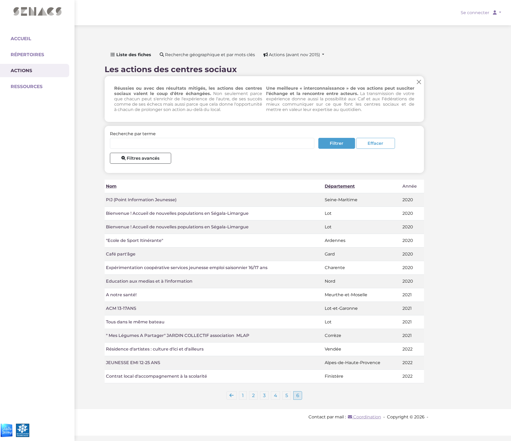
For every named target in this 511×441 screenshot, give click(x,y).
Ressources (27, 86)
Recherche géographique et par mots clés (209, 54)
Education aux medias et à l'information (149, 281)
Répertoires (27, 54)
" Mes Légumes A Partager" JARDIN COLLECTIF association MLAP (177, 335)
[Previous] (231, 395)
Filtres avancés (142, 158)
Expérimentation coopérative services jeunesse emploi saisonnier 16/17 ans (186, 267)
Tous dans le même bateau (135, 321)
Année (409, 186)
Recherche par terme (133, 133)
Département (340, 186)
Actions (21, 70)
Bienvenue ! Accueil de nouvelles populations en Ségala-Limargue (177, 213)
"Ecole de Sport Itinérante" (134, 240)
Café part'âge (120, 254)
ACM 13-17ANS (121, 308)
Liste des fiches (133, 54)
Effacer (375, 143)
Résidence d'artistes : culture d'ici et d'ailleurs (155, 349)
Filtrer (336, 143)
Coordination (366, 416)
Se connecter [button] (475, 12)
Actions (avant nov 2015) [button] (294, 54)
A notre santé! (121, 294)
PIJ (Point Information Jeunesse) (141, 199)
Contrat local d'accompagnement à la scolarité (156, 376)
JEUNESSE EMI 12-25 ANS (133, 362)
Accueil (21, 38)
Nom (111, 186)
